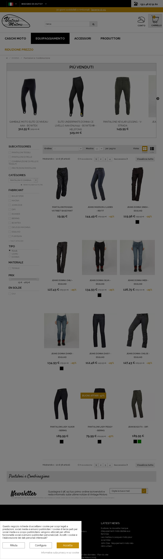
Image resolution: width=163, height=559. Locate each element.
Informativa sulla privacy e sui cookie (60, 552)
